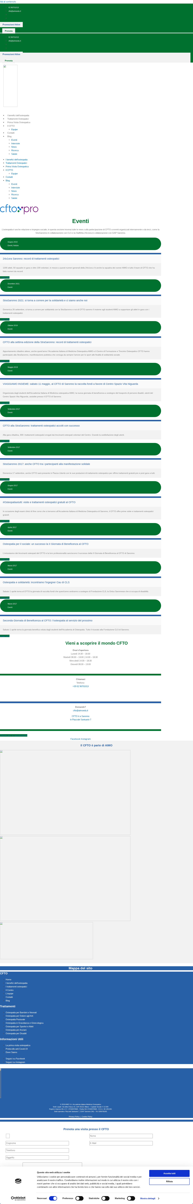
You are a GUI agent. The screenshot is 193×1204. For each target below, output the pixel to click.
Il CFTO (11, 126)
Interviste (15, 143)
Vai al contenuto (8, 1)
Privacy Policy (74, 1117)
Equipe (14, 129)
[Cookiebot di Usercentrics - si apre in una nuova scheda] (18, 1198)
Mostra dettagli (147, 1198)
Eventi (14, 140)
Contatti (10, 133)
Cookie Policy (87, 1117)
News (14, 147)
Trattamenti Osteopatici (18, 119)
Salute (14, 154)
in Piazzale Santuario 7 (80, 719)
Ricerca (15, 150)
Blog (9, 136)
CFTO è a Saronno (80, 716)
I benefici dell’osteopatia (18, 115)
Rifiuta (169, 1181)
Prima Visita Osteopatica (18, 122)
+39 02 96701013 (81, 686)
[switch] (79, 1198)
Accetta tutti (169, 1173)
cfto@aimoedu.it (80, 710)
